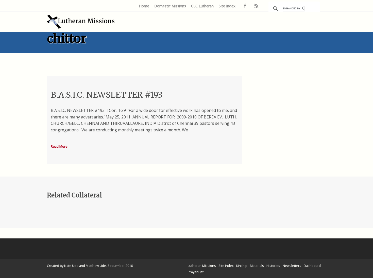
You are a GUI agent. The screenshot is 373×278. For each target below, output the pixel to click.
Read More (59, 146)
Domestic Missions (170, 6)
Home (144, 6)
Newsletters (292, 265)
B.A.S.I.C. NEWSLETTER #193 (107, 95)
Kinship (241, 265)
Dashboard (312, 265)
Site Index (227, 6)
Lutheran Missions (202, 265)
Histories (273, 265)
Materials (257, 265)
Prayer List (196, 272)
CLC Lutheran (202, 6)
